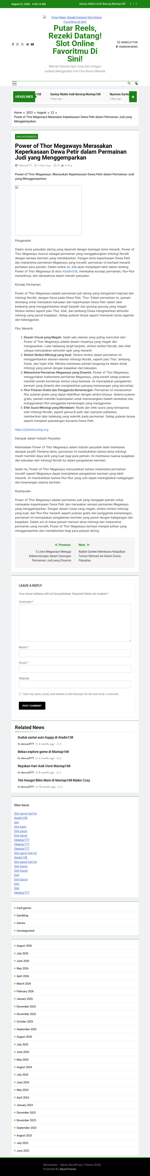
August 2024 (24, 1067)
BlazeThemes (68, 1169)
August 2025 (24, 1036)
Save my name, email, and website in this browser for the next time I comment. (71, 694)
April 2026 (23, 976)
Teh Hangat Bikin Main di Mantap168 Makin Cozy (54, 780)
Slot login (20, 827)
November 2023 (26, 1120)
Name (24, 647)
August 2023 (24, 1135)
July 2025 (22, 1044)
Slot (16, 875)
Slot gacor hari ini (25, 813)
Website (24, 678)
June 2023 (23, 1150)
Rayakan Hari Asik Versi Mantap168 (44, 766)
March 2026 (24, 983)
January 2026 (25, 999)
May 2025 (22, 1059)
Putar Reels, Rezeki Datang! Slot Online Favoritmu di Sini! (75, 43)
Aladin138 (20, 818)
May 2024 (22, 1090)
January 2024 (25, 1105)
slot (16, 822)
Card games (24, 908)
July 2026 (22, 953)
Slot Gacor (21, 866)
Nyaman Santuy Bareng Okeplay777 (103, 4)
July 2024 (22, 1074)
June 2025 (23, 1052)
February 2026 (25, 991)
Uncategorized (26, 136)
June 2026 (23, 961)
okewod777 (25, 165)
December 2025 (26, 1006)
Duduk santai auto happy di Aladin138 (45, 737)
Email (23, 663)
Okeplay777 (21, 840)
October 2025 (25, 1021)
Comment (26, 602)
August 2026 (24, 945)
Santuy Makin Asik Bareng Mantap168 (67, 94)
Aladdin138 (69, 271)
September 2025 (26, 1029)
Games (21, 923)
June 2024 (23, 1082)
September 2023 (26, 1127)
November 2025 (26, 1014)
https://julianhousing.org (31, 429)
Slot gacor (20, 831)
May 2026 (22, 968)
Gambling (22, 915)
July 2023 (22, 1143)
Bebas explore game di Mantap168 (43, 752)
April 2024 (23, 1097)
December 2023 (26, 1112)
